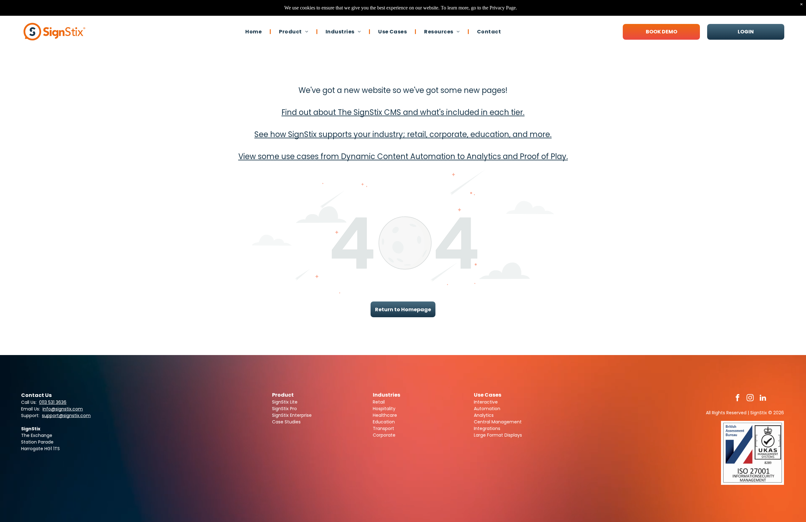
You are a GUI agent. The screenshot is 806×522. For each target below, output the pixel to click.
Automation (487, 408)
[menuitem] (254, 31)
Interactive (486, 402)
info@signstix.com (63, 409)
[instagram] (750, 398)
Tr (375, 428)
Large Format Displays (498, 435)
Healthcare (385, 415)
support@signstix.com (66, 415)
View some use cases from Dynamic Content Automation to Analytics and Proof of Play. (403, 156)
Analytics (484, 415)
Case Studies (286, 422)
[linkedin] (762, 398)
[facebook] (737, 398)
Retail (379, 402)
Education (384, 422)
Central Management (498, 422)
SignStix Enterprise (292, 415)
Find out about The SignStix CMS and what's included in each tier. (403, 112)
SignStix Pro (284, 408)
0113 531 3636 (52, 402)
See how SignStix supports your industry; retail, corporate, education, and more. (403, 134)
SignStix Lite (285, 402)
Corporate (384, 435)
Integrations (487, 428)
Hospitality (384, 408)
